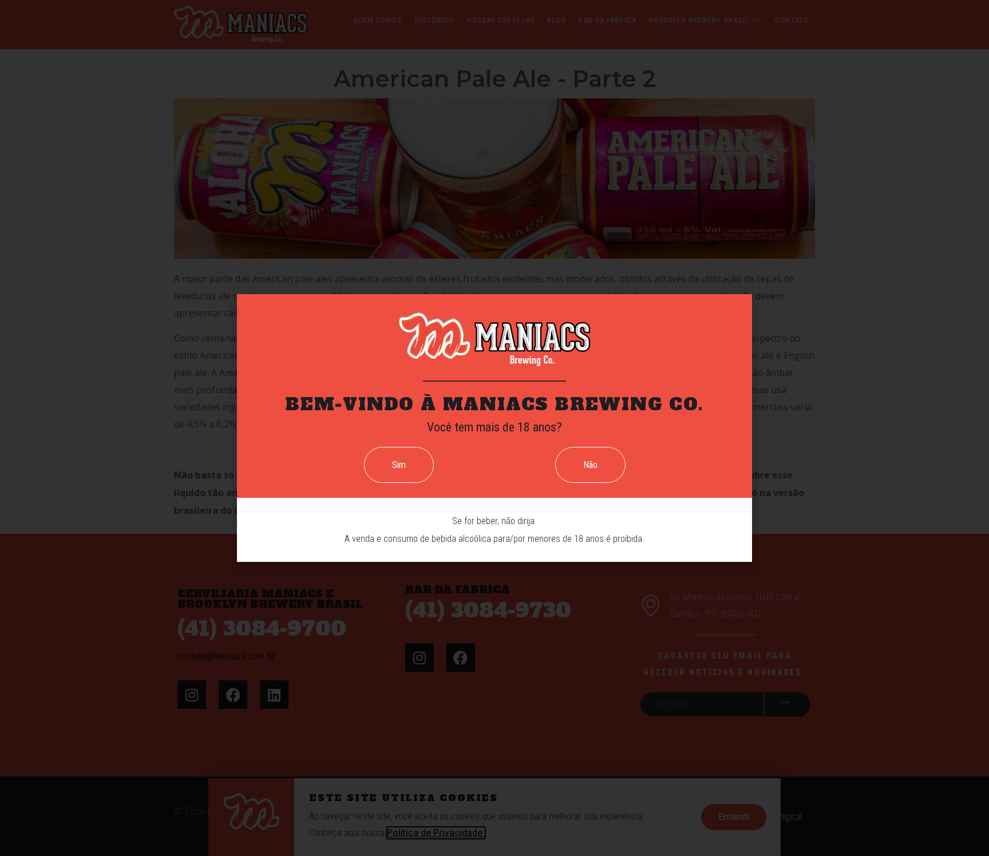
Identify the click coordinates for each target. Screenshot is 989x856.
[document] (494, 428)
